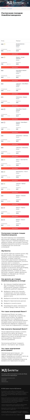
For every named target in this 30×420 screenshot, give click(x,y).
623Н (2, 195)
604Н (2, 83)
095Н (2, 57)
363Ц (2, 171)
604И (2, 122)
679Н (2, 135)
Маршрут (17, 46)
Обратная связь (4, 381)
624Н (2, 183)
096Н (2, 44)
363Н (2, 159)
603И (2, 109)
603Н (2, 70)
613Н (2, 219)
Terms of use (3, 380)
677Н (2, 97)
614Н (2, 207)
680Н (2, 147)
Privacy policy (4, 379)
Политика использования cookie (8, 377)
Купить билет (15, 54)
